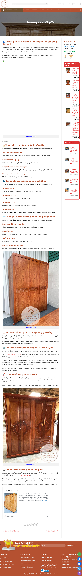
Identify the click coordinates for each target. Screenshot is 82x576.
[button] (64, 4)
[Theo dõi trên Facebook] (47, 566)
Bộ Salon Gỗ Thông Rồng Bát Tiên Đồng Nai (74, 150)
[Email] (79, 568)
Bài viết (41, 10)
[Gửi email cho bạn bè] (30, 524)
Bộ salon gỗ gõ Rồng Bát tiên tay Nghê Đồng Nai (74, 191)
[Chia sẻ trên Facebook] (25, 524)
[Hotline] (79, 554)
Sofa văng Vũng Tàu (51, 531)
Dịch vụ (49, 10)
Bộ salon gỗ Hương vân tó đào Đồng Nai (74, 171)
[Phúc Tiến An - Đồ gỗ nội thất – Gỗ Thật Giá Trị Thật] (5, 4)
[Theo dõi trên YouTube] (55, 566)
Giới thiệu (34, 10)
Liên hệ (57, 10)
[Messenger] (79, 559)
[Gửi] (46, 4)
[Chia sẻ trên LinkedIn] (36, 524)
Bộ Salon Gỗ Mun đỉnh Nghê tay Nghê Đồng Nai (74, 161)
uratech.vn (55, 574)
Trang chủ (26, 10)
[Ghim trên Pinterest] (33, 524)
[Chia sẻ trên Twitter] (28, 524)
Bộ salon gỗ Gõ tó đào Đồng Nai (74, 181)
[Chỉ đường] (79, 573)
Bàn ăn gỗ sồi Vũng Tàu (12, 531)
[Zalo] (79, 564)
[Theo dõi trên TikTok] (51, 566)
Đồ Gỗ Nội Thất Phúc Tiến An (13, 355)
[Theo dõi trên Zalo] (43, 566)
